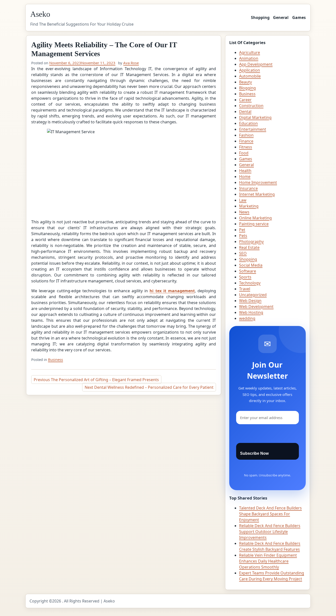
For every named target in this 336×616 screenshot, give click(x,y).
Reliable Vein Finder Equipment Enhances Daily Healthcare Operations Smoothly (268, 561)
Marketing (249, 206)
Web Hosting (251, 312)
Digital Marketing (255, 117)
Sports (245, 277)
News (244, 212)
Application (249, 70)
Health (245, 170)
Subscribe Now (254, 453)
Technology (249, 283)
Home (244, 176)
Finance (246, 141)
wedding (247, 318)
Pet (242, 229)
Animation (248, 58)
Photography (251, 241)
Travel (244, 289)
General (281, 17)
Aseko (40, 14)
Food (243, 153)
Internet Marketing (257, 194)
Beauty (245, 82)
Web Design (250, 300)
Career (245, 99)
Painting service (254, 224)
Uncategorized (253, 294)
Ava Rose (131, 62)
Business (55, 359)
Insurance (248, 188)
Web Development (256, 306)
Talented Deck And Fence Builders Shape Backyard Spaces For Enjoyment (270, 513)
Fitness (245, 147)
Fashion (246, 135)
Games (299, 17)
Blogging (247, 88)
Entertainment (252, 129)
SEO (243, 253)
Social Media (250, 265)
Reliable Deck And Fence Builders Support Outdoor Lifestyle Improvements (269, 531)
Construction (251, 105)
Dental (245, 111)
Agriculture (249, 52)
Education (248, 123)
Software (247, 271)
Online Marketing (255, 218)
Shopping (260, 17)
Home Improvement (258, 182)
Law (242, 200)
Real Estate (249, 247)
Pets (243, 235)
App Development (256, 64)
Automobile (250, 76)
